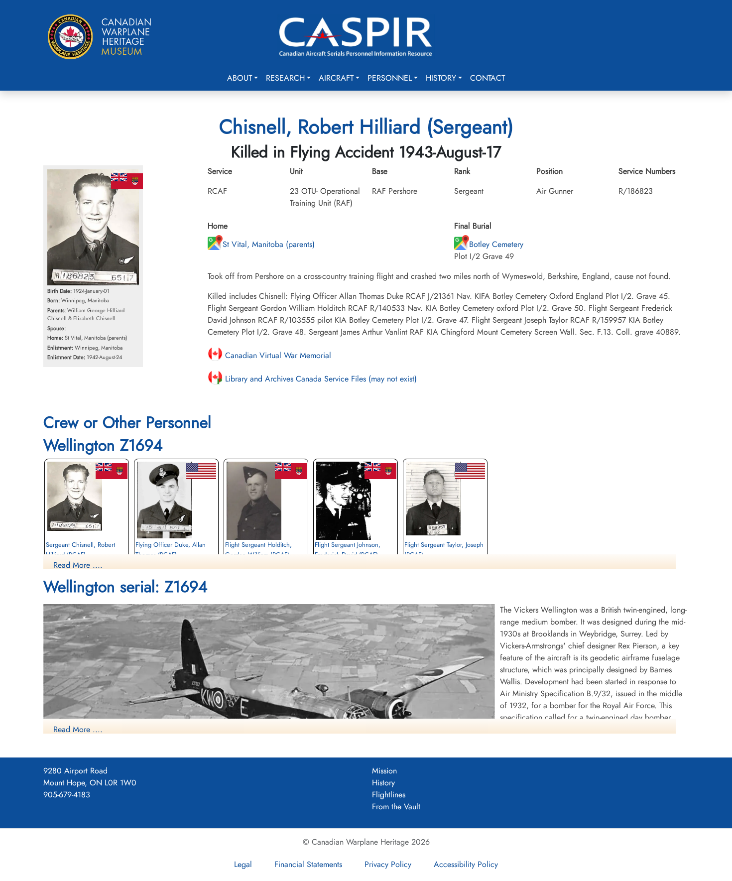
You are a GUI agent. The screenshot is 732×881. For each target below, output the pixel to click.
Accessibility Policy (466, 864)
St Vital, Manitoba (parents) (269, 244)
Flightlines (388, 794)
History (441, 78)
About (239, 78)
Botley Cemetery (496, 244)
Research (285, 78)
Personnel (389, 78)
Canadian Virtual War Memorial (277, 355)
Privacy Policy (388, 864)
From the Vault (396, 806)
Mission (384, 770)
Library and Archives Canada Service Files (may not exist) (320, 378)
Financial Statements (308, 864)
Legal (243, 864)
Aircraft (336, 78)
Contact (487, 78)
